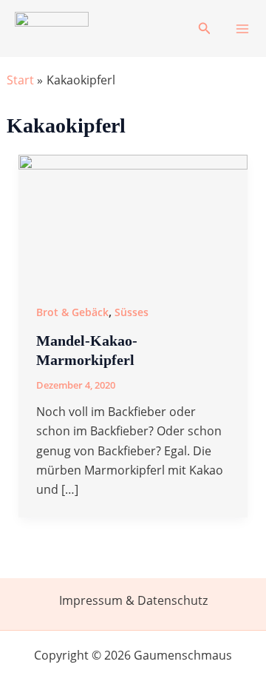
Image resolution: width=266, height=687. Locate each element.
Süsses (132, 312)
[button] (204, 28)
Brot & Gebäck (72, 312)
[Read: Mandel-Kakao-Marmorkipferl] (133, 218)
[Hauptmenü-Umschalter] (242, 29)
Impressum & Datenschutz (133, 600)
